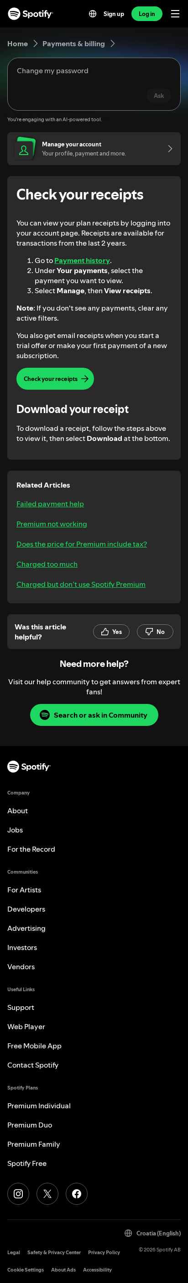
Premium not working (51, 524)
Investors (22, 947)
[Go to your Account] (167, 149)
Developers (26, 909)
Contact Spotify (32, 1065)
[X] (47, 1194)
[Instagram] (18, 1194)
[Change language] (92, 13)
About (17, 810)
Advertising (26, 928)
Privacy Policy (104, 1252)
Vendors (21, 966)
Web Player (26, 1026)
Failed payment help (50, 504)
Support (20, 1007)
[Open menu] (175, 14)
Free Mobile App (34, 1046)
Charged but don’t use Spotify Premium (81, 584)
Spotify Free (27, 1163)
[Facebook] (77, 1194)
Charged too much (47, 564)
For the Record (31, 849)
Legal (13, 1252)
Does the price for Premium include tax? (81, 544)
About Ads (63, 1270)
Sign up (114, 14)
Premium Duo (29, 1125)
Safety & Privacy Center (54, 1252)
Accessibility (97, 1270)
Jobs (15, 830)
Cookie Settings (25, 1270)
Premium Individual (39, 1105)
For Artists (24, 890)
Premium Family (33, 1144)
